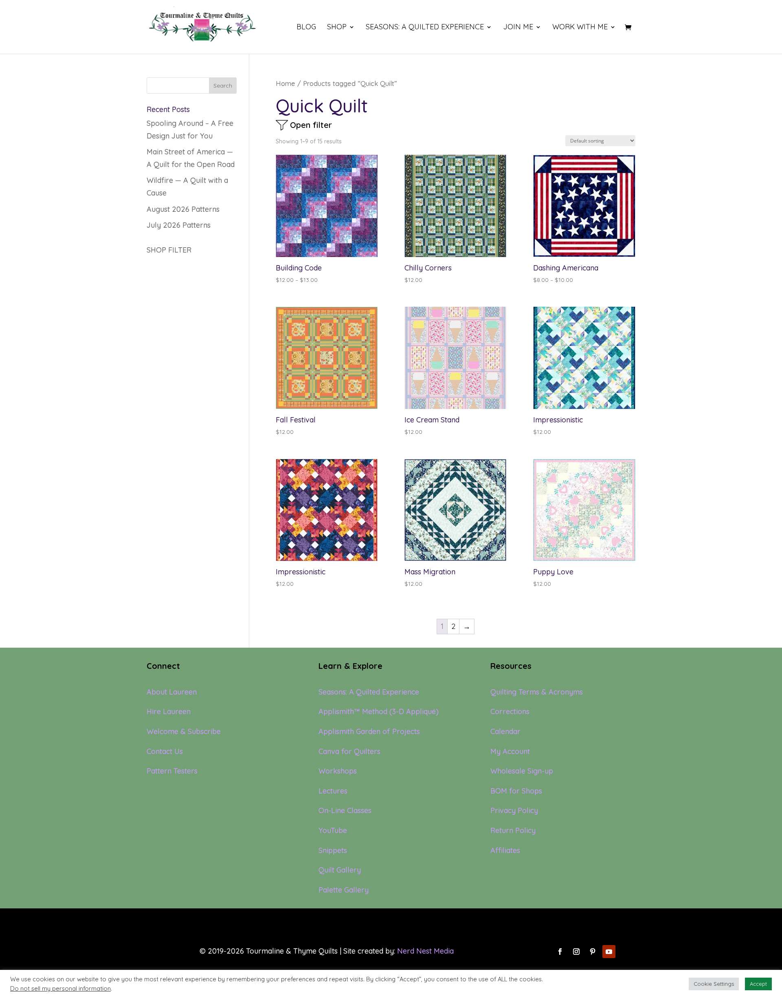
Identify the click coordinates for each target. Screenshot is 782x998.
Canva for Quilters (349, 751)
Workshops (338, 771)
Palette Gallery (344, 890)
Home (285, 83)
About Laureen (172, 692)
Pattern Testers (172, 771)
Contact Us (165, 751)
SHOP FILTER (169, 250)
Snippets (333, 850)
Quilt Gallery (340, 870)
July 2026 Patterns (179, 225)
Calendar (505, 731)
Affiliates (505, 850)
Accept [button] (758, 983)
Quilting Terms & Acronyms (536, 692)
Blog (306, 27)
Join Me (518, 27)
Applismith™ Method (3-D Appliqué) (379, 711)
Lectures (333, 791)
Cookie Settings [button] (714, 983)
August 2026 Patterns (183, 209)
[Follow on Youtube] (608, 951)
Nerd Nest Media (425, 951)
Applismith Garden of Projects (369, 731)
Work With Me (580, 27)
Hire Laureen (169, 711)
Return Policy (513, 830)
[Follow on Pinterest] (592, 951)
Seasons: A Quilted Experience (425, 27)
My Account (510, 751)
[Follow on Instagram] (576, 951)
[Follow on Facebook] (560, 951)
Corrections (509, 711)
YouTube (333, 830)
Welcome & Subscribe (184, 731)
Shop (337, 27)
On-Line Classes (345, 810)
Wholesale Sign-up (521, 771)
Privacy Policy (514, 810)
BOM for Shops (516, 791)
